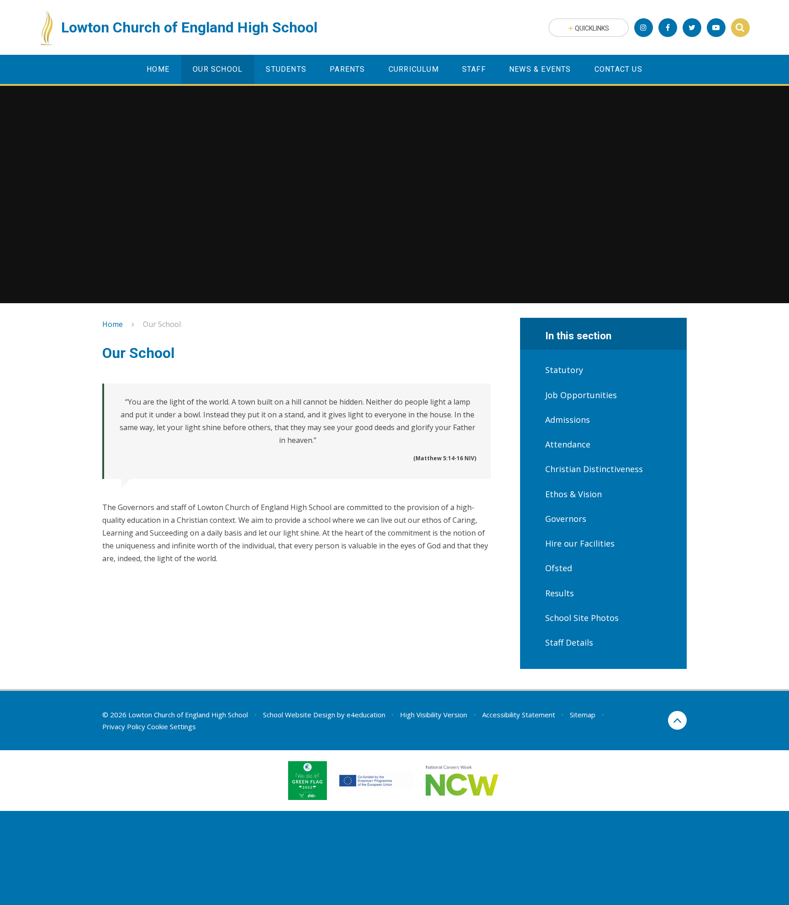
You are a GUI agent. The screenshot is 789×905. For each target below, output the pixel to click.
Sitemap (582, 714)
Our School (162, 324)
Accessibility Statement (518, 714)
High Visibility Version (433, 714)
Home (112, 324)
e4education (366, 714)
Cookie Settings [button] (171, 726)
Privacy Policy (123, 726)
